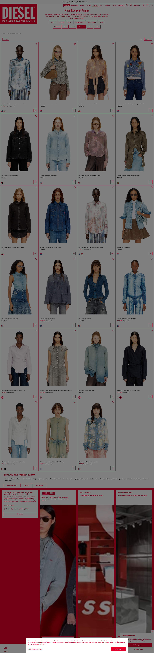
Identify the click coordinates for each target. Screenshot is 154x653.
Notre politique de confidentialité (115, 642)
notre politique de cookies (36, 644)
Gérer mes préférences (94, 642)
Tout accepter (118, 649)
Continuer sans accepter (35, 649)
